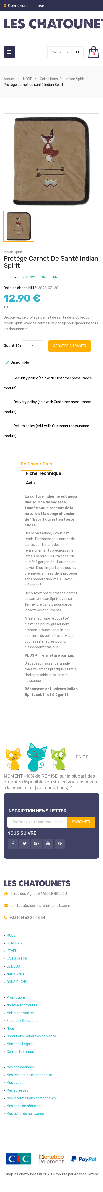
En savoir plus (36, 464)
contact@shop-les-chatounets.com (40, 906)
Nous (11, 1028)
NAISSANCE (16, 974)
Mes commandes (20, 1067)
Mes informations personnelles (31, 1098)
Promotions (16, 997)
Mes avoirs (15, 1083)
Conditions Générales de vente (31, 1036)
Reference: (12, 277)
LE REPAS (14, 943)
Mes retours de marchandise (29, 1075)
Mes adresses (17, 1090)
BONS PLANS (17, 982)
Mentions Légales (20, 1044)
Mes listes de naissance (25, 1114)
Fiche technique (44, 473)
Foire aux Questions (22, 1021)
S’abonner (81, 822)
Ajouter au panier (69, 346)
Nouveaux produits (22, 1005)
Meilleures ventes (21, 1013)
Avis (30, 483)
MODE (11, 935)
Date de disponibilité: (20, 288)
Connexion (17, 5)
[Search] (77, 52)
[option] (19, 226)
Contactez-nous (20, 1052)
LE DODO (13, 966)
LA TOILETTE (17, 959)
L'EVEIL (12, 951)
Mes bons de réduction (25, 1106)
